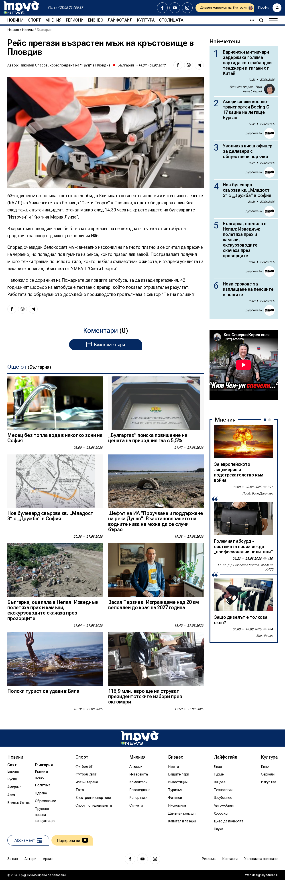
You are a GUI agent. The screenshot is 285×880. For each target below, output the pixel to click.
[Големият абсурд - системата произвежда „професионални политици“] (243, 518)
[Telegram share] (199, 65)
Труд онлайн (253, 133)
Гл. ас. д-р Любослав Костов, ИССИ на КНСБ (245, 567)
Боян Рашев (264, 635)
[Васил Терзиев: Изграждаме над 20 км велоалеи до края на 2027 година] (156, 570)
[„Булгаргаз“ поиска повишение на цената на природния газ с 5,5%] (156, 403)
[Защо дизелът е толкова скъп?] (243, 594)
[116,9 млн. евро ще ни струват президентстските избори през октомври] (156, 659)
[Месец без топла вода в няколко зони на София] (55, 403)
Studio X (272, 875)
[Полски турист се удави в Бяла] (55, 659)
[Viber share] (188, 65)
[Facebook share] (177, 65)
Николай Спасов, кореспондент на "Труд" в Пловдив (65, 65)
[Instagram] (187, 7)
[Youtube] (174, 7)
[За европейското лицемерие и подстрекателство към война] (243, 441)
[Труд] (140, 738)
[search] (261, 20)
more (250, 20)
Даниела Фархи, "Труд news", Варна (246, 89)
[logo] (21, 7)
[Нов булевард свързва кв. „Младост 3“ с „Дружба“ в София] (55, 481)
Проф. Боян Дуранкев (257, 493)
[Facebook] (162, 7)
